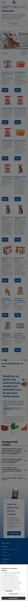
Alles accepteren (13, 598)
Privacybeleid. (9, 591)
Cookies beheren (13, 594)
